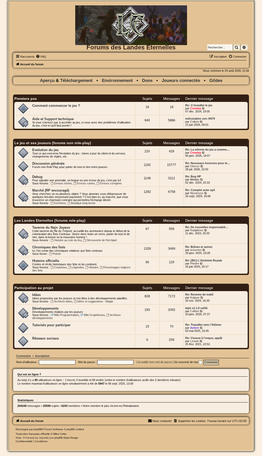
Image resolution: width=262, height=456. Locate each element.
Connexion (23, 355)
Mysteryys (196, 193)
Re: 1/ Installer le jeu (198, 105)
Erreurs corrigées (111, 183)
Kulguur (195, 297)
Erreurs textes (63, 183)
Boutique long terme (83, 203)
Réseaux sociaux (45, 338)
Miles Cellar (60, 433)
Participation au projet (33, 288)
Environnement (117, 80)
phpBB (38, 429)
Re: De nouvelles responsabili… (206, 227)
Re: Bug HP (193, 176)
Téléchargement (76, 80)
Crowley (195, 108)
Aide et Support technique (53, 119)
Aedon (194, 327)
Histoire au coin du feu (68, 240)
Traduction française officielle (33, 433)
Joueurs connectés (181, 80)
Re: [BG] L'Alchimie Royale (203, 260)
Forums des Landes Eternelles (131, 47)
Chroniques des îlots (48, 247)
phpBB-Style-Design (66, 437)
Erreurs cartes (86, 183)
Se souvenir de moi (186, 362)
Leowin (194, 341)
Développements (45, 308)
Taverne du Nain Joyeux (51, 227)
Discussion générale (48, 163)
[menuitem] (41, 56)
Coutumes (60, 267)
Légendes (78, 267)
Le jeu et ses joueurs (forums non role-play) (52, 143)
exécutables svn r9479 (200, 118)
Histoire (93, 267)
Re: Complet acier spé (200, 190)
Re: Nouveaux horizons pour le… (207, 163)
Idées (36, 295)
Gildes (215, 80)
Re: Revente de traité (199, 294)
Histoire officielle (45, 261)
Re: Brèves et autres (198, 246)
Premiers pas (25, 99)
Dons (147, 80)
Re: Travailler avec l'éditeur (203, 324)
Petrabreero (131, 405)
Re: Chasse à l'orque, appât (203, 338)
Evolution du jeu (45, 150)
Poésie (56, 253)
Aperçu (48, 80)
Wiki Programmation (66, 314)
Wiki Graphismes (94, 314)
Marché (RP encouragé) (50, 190)
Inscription (42, 355)
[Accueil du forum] (131, 13)
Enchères (60, 203)
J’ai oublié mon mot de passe (154, 362)
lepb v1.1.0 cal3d (196, 308)
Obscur (195, 166)
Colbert (194, 121)
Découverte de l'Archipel (101, 240)
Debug (37, 177)
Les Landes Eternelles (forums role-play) (49, 220)
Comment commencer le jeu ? (56, 106)
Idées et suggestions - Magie (95, 301)
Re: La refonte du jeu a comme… (207, 149)
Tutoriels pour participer (51, 325)
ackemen (196, 249)
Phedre (194, 263)
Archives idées (63, 301)
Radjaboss (196, 230)
